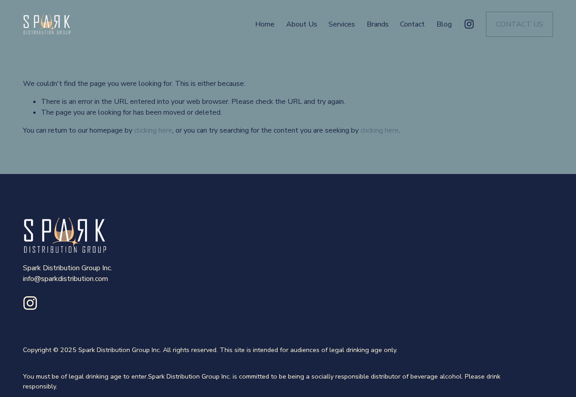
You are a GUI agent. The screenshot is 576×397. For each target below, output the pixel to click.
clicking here (153, 130)
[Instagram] (469, 24)
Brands (378, 24)
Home (264, 24)
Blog (444, 24)
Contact (412, 24)
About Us (301, 24)
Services (341, 24)
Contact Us (519, 24)
